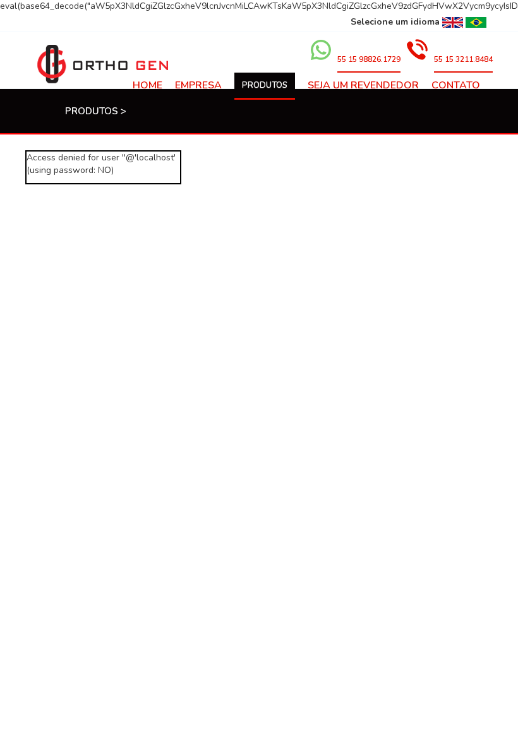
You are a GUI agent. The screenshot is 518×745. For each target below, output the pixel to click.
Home (147, 85)
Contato (455, 85)
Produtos (264, 85)
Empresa (198, 85)
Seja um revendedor (363, 85)
